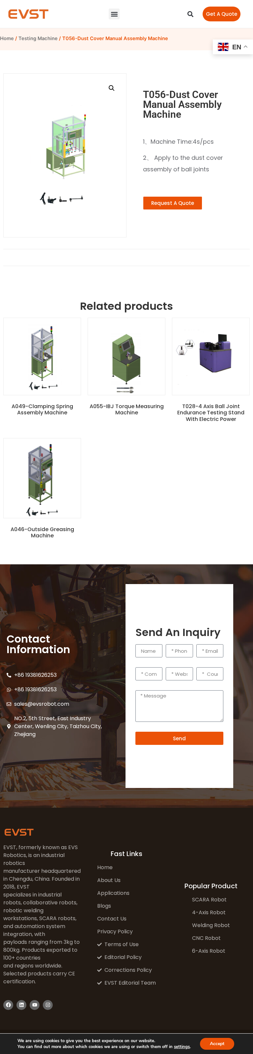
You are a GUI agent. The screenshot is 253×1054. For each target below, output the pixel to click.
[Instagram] (48, 1005)
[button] (114, 14)
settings (182, 1047)
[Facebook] (8, 1005)
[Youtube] (35, 1005)
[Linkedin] (21, 1005)
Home (7, 38)
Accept (217, 1044)
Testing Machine (38, 38)
